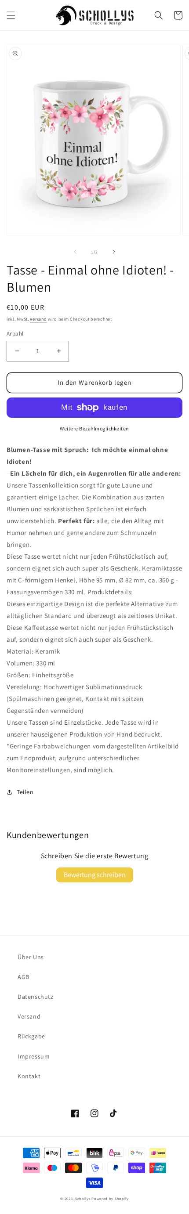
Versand (38, 319)
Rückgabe (31, 1036)
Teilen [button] (25, 792)
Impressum (34, 1056)
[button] (11, 15)
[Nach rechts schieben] (114, 251)
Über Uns (31, 957)
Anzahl (15, 333)
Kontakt (29, 1076)
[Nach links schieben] (75, 251)
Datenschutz (36, 997)
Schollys (83, 1198)
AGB (23, 977)
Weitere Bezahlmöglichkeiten (94, 428)
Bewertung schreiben (95, 874)
